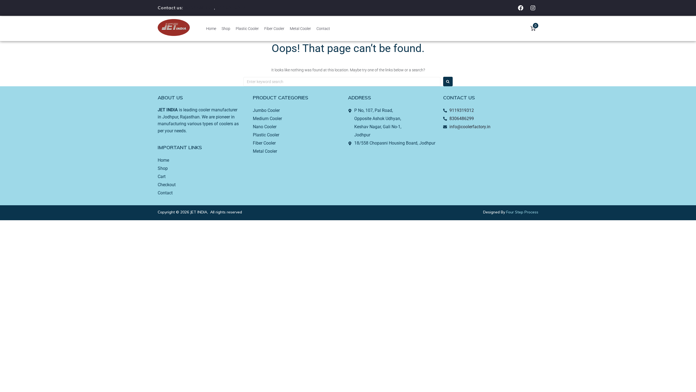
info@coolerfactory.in (469, 126)
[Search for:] (341, 81)
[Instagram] (532, 7)
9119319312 (231, 7)
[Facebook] (520, 7)
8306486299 (199, 7)
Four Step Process (522, 212)
